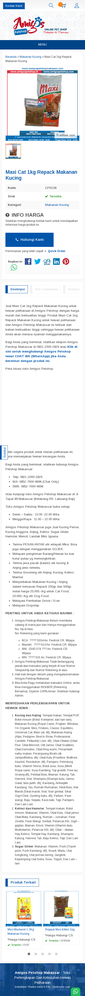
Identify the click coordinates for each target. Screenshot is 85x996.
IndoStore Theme (25, 986)
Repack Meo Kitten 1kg (60, 929)
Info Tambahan (46, 289)
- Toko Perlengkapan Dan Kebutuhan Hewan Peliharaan (42, 977)
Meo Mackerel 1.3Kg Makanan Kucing (21, 931)
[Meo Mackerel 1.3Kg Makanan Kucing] (24, 908)
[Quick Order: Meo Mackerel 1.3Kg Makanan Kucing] (39, 922)
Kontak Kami (13, 6)
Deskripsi (17, 289)
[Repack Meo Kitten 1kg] (61, 908)
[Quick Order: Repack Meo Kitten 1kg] (76, 922)
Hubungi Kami (32, 239)
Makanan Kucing (57, 205)
